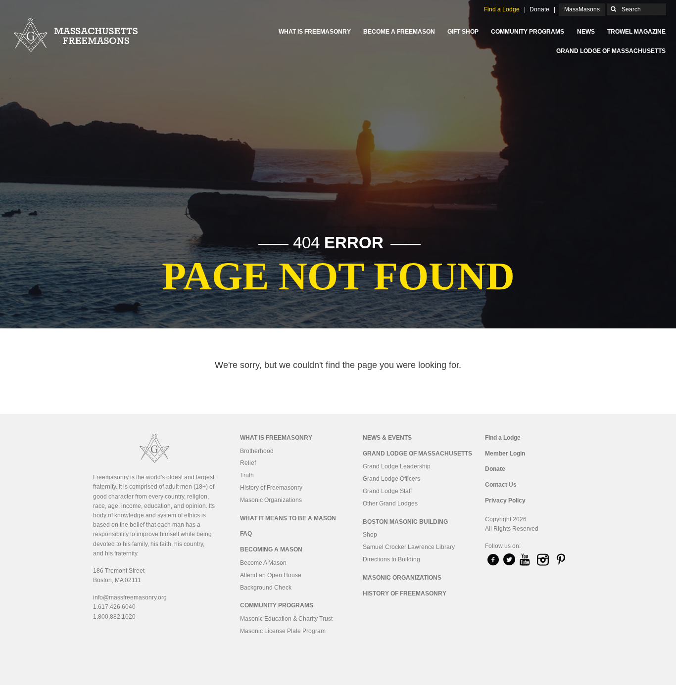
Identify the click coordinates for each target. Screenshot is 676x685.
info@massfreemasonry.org (130, 597)
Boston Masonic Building (405, 521)
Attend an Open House (270, 575)
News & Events (387, 437)
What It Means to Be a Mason (288, 518)
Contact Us (501, 484)
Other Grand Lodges (390, 503)
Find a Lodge (502, 9)
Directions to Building (391, 559)
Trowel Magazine (636, 31)
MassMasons (582, 9)
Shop (370, 534)
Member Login (505, 453)
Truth (247, 475)
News (586, 31)
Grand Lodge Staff (387, 491)
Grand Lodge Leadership (397, 466)
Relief (248, 462)
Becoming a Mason (271, 549)
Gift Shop (463, 31)
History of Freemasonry (271, 487)
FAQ (246, 533)
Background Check (265, 587)
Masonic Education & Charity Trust (286, 618)
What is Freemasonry (315, 31)
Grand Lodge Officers (391, 478)
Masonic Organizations (271, 500)
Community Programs (527, 31)
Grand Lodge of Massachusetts (611, 50)
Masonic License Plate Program (283, 631)
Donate (539, 9)
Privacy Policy (505, 500)
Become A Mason (263, 562)
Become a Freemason (399, 31)
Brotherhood (257, 451)
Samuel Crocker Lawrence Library (409, 547)
